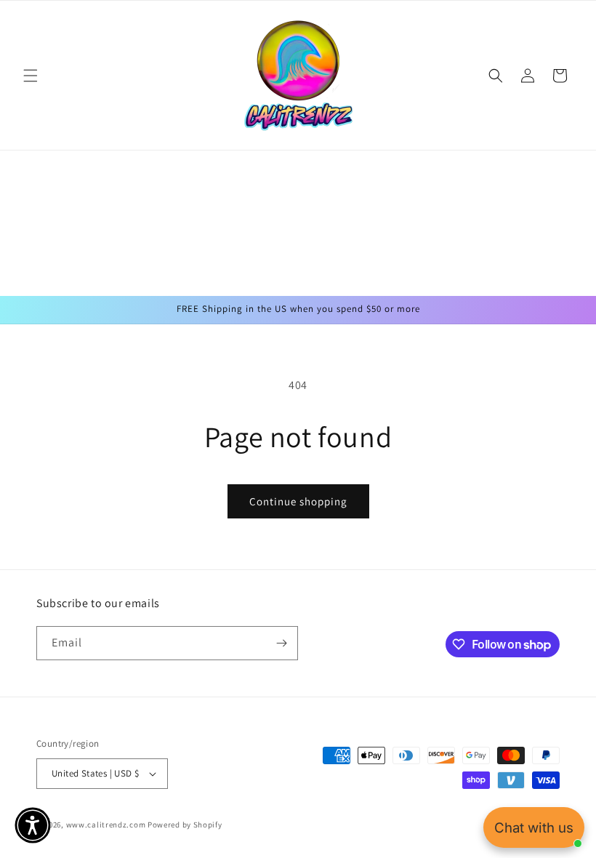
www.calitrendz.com (106, 824)
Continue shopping (298, 501)
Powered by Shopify (185, 824)
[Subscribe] (281, 643)
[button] (31, 76)
